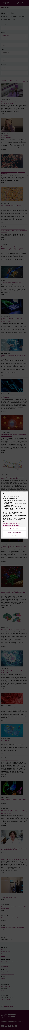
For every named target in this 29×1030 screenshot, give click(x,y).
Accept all (14, 535)
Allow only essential (14, 528)
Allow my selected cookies (14, 532)
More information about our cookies (11, 523)
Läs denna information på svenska (11, 525)
